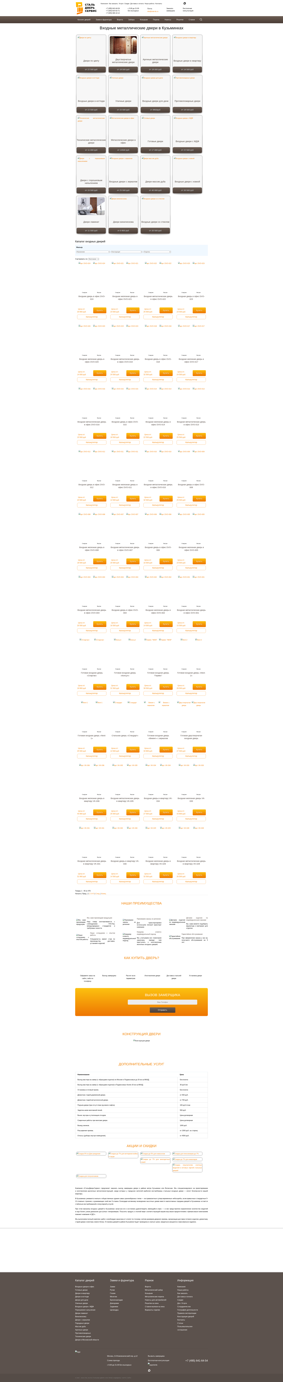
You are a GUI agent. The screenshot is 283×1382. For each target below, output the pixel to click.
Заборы (131, 20)
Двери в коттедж (82, 1297)
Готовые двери (81, 1290)
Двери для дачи (81, 1300)
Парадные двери (82, 1323)
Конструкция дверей (185, 1316)
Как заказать (113, 3)
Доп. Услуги (182, 1303)
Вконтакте (191, 3)
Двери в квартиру (82, 1293)
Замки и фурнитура (104, 20)
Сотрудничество (184, 1307)
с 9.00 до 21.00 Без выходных (119, 1365)
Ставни (192, 20)
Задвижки (114, 1307)
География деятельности (187, 1310)
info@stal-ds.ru (152, 11)
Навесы (168, 20)
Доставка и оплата (137, 3)
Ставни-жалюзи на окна (154, 1307)
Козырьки (144, 20)
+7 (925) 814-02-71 (113, 11)
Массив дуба (80, 1326)
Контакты (158, 3)
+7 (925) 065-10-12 (113, 13)
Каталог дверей (84, 20)
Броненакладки (116, 1300)
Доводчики (114, 1303)
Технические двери (83, 1336)
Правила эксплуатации (186, 1313)
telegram (188, 3)
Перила (156, 20)
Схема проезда (113, 1360)
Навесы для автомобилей (155, 1300)
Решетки (179, 20)
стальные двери (99, 1377)
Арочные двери (81, 1330)
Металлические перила (154, 1297)
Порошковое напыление (85, 1310)
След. (98, 894)
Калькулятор (92, 317)
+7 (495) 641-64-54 (113, 8)
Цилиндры (114, 1310)
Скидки (126, 3)
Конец (103, 894)
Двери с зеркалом (82, 1320)
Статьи (180, 1323)
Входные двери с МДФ (84, 1307)
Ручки (112, 1290)
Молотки (113, 1297)
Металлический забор (154, 1290)
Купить (100, 310)
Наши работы (149, 3)
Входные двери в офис (84, 1287)
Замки (112, 1287)
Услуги (121, 3)
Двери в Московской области (87, 1340)
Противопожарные (83, 1333)
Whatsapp (194, 3)
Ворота (120, 20)
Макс (185, 3)
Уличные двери (81, 1303)
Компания (104, 3)
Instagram (164, 1370)
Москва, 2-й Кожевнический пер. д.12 (122, 1356)
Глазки (112, 1293)
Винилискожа (80, 1316)
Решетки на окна (152, 1303)
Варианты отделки (152, 1310)
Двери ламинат (81, 1313)
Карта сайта (126, 1377)
